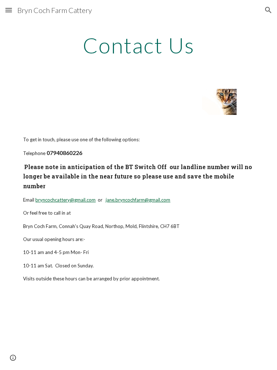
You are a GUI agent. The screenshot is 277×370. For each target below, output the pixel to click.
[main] (138, 45)
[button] (8, 10)
